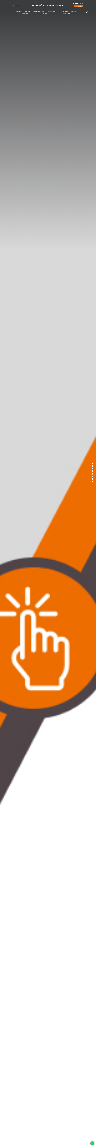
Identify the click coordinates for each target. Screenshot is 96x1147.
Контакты (66, 13)
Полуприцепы (64, 11)
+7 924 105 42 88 (78, 3)
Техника (18, 11)
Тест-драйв (79, 6)
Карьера (45, 13)
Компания (27, 11)
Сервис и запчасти (39, 11)
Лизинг (73, 11)
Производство (52, 11)
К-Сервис (25, 13)
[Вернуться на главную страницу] (17, 5)
